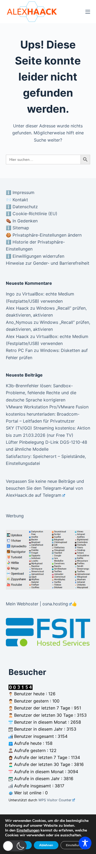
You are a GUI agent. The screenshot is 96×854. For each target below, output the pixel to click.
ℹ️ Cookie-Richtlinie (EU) (31, 213)
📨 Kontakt (17, 199)
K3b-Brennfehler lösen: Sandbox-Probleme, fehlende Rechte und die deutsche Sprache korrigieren (41, 393)
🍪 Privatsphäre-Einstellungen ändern (44, 235)
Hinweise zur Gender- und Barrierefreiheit (47, 263)
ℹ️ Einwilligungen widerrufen (35, 256)
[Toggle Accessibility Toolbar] (85, 843)
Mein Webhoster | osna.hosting (37, 603)
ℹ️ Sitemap (17, 227)
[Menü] (87, 11)
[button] (15, 845)
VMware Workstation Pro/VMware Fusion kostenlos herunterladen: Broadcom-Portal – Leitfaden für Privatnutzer (47, 414)
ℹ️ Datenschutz (22, 206)
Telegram (52, 495)
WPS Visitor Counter (54, 800)
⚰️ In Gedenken (22, 220)
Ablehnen (46, 845)
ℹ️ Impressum (20, 192)
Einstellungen (28, 830)
